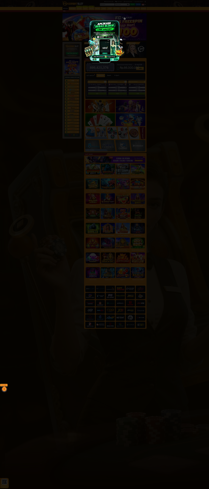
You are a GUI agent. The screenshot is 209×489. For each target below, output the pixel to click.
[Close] (124, 19)
